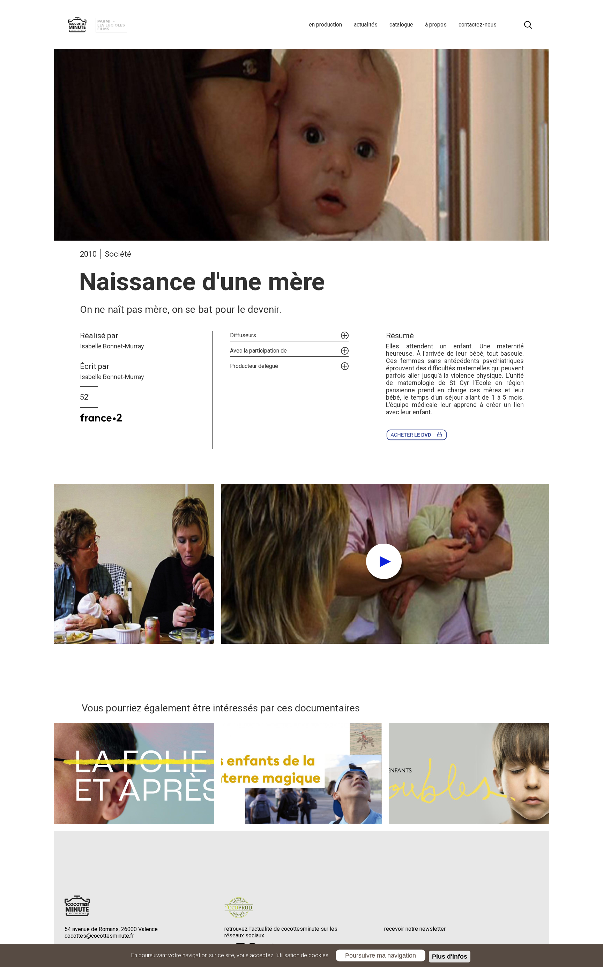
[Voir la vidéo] (385, 564)
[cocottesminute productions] (77, 24)
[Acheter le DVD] (419, 435)
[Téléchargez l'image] (134, 564)
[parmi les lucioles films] (111, 24)
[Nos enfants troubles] (469, 773)
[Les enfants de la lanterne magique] (301, 773)
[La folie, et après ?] (134, 773)
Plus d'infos (449, 956)
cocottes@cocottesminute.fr (99, 935)
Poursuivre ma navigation (380, 955)
